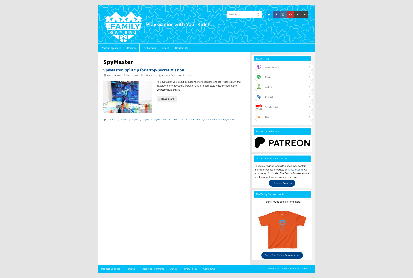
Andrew (166, 119)
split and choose (213, 119)
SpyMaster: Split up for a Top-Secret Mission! (144, 69)
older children (196, 119)
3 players (123, 119)
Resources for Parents (152, 269)
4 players (134, 119)
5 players (145, 119)
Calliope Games (179, 119)
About (165, 47)
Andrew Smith (169, 75)
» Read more (166, 99)
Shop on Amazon (282, 183)
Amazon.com (295, 169)
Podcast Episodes (111, 47)
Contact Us (181, 47)
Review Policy (190, 269)
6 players (156, 119)
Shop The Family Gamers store (282, 255)
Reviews (131, 47)
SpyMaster (228, 119)
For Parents (149, 47)
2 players (112, 119)
